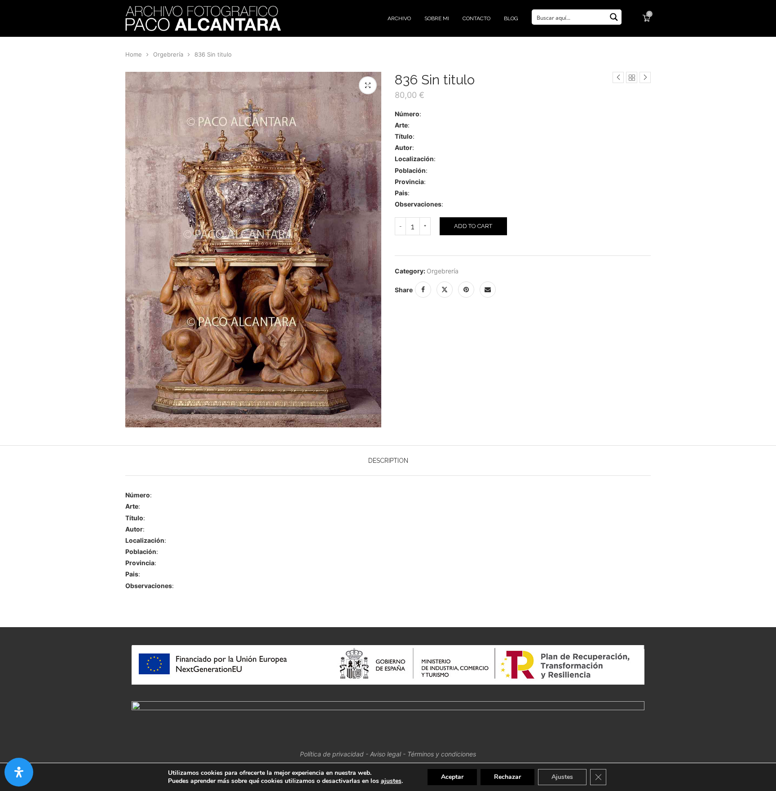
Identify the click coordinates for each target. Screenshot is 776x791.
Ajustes (562, 777)
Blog (511, 18)
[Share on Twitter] (444, 289)
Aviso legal (385, 754)
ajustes (391, 781)
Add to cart (473, 226)
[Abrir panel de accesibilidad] (18, 772)
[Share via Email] (488, 289)
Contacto (476, 18)
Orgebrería (168, 54)
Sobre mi (436, 18)
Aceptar (452, 777)
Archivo (399, 18)
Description (388, 460)
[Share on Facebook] (423, 289)
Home (133, 54)
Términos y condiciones (441, 754)
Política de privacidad (332, 754)
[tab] (388, 460)
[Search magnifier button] (614, 17)
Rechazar (507, 777)
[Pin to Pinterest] (466, 289)
